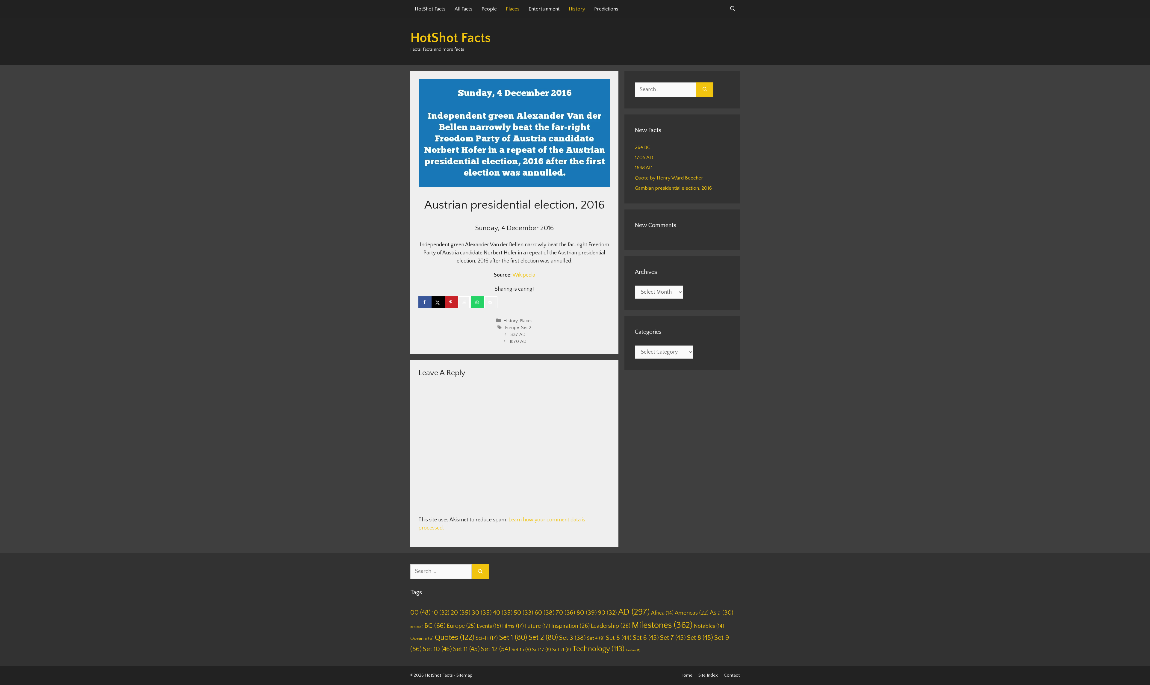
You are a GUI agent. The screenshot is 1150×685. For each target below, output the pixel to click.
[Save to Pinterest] (451, 302)
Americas (692, 613)
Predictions (606, 9)
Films (513, 626)
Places (513, 9)
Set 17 (541, 649)
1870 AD (518, 341)
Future (537, 626)
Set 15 (521, 649)
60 (545, 612)
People (489, 9)
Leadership (610, 626)
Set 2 (526, 327)
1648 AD (644, 168)
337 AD (518, 334)
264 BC (642, 147)
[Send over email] (490, 302)
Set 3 (572, 638)
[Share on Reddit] (464, 302)
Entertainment (544, 9)
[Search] (704, 89)
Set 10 (437, 649)
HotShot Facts (430, 9)
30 (482, 612)
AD (634, 612)
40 (503, 612)
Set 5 (619, 638)
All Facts (464, 9)
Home (686, 675)
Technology (598, 649)
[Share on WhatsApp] (477, 302)
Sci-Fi (487, 638)
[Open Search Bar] (733, 9)
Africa (662, 613)
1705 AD (644, 157)
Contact (732, 675)
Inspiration (570, 626)
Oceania (422, 638)
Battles (416, 627)
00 (420, 612)
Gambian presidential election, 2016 (673, 188)
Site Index (708, 675)
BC (435, 626)
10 (441, 612)
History (577, 9)
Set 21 (561, 649)
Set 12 (495, 649)
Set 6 (646, 638)
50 (523, 612)
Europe (512, 327)
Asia (721, 612)
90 (607, 612)
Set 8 (700, 638)
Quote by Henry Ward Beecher (669, 178)
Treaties (633, 650)
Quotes (454, 637)
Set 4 (596, 638)
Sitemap (464, 675)
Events (489, 626)
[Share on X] (438, 302)
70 (565, 612)
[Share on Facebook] (425, 302)
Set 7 (673, 638)
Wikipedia (523, 275)
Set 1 (513, 638)
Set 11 (466, 649)
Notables (709, 626)
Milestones (662, 625)
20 (460, 612)
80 (586, 612)
